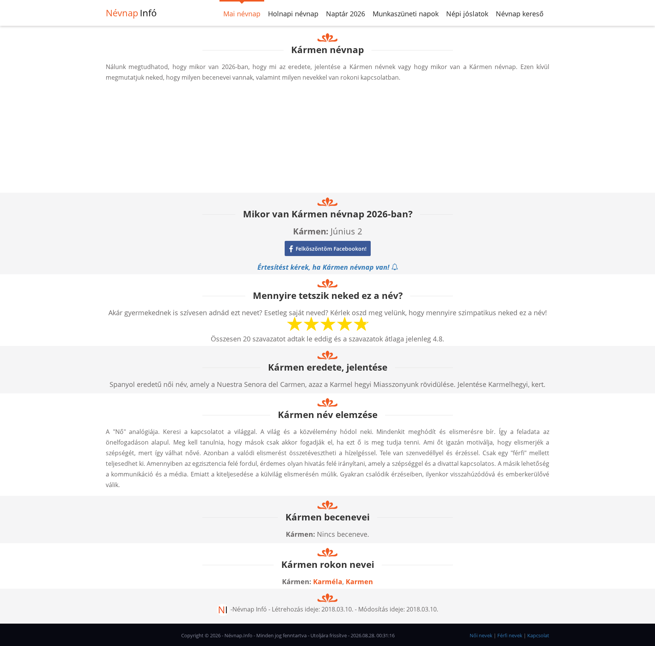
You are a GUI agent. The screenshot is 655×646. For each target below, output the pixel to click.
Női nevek (481, 635)
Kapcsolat (538, 635)
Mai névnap (241, 13)
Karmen (359, 581)
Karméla (327, 581)
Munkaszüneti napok (406, 13)
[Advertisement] (327, 139)
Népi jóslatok (467, 13)
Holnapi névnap (293, 13)
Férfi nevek (509, 635)
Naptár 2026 (345, 13)
